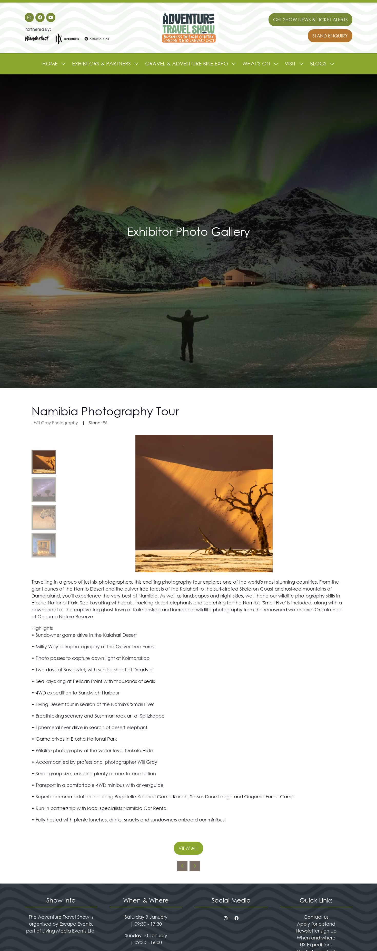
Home (50, 63)
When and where (316, 937)
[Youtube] (50, 17)
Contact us (316, 917)
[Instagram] (29, 17)
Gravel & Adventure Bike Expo (186, 63)
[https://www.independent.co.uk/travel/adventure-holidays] (97, 43)
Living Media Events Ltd (68, 931)
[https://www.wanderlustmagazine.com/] (37, 43)
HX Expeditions (316, 944)
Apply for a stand (316, 924)
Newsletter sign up (316, 931)
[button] (310, 19)
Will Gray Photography (56, 422)
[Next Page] (195, 866)
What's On (256, 63)
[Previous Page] (182, 866)
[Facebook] (40, 17)
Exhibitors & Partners (101, 63)
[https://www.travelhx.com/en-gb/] (67, 43)
